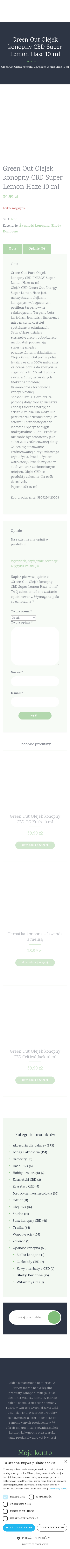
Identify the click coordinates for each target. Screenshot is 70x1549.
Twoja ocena (21, 611)
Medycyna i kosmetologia (32, 1193)
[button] (35, 1538)
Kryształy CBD (24, 1186)
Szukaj (54, 1317)
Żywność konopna (34, 226)
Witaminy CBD (28, 1282)
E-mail (17, 693)
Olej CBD (19, 1207)
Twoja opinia (22, 623)
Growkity (20, 1159)
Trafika (18, 1228)
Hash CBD (20, 1166)
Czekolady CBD (28, 1262)
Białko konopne (28, 1255)
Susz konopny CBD (27, 1221)
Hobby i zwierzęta (26, 1173)
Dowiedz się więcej (35, 845)
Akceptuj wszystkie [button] (18, 1528)
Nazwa (17, 672)
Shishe (18, 1214)
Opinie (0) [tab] (36, 249)
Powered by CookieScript (35, 1544)
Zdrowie (19, 1241)
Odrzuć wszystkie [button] (52, 1528)
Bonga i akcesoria (26, 1152)
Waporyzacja (22, 1234)
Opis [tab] (12, 249)
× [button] (65, 1461)
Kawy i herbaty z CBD (33, 1269)
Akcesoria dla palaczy (29, 1145)
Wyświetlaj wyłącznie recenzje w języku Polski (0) (34, 564)
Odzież (18, 1200)
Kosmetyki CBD (24, 1180)
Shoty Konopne (30, 1275)
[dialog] (35, 1503)
